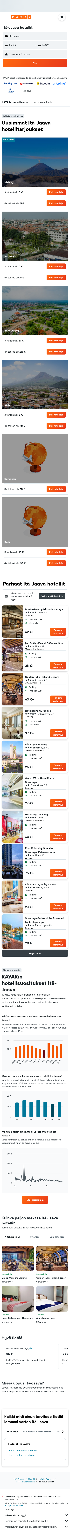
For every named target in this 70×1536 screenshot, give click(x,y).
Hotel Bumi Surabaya (38, 710)
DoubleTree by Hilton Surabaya (44, 609)
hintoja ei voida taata (14, 1505)
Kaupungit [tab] (12, 1431)
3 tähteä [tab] (35, 1236)
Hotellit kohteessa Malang (22, 1455)
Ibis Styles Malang (36, 744)
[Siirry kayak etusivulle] (21, 17)
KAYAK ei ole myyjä (15, 1515)
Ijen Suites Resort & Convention (44, 643)
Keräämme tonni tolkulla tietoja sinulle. (27, 1520)
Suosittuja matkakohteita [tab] (37, 1431)
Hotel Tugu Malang (36, 814)
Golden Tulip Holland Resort (42, 676)
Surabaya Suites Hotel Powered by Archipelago (44, 920)
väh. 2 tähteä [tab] (57, 1236)
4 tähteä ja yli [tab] (13, 1236)
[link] (35, 1200)
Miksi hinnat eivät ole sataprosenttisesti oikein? (31, 1526)
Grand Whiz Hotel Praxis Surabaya (40, 780)
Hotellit (31, 1479)
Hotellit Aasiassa (46, 1479)
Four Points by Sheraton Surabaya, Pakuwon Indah (40, 850)
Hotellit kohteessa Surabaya (23, 1450)
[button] (5, 17)
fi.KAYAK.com (18, 1479)
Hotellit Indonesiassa (25, 1482)
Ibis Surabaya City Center (40, 884)
